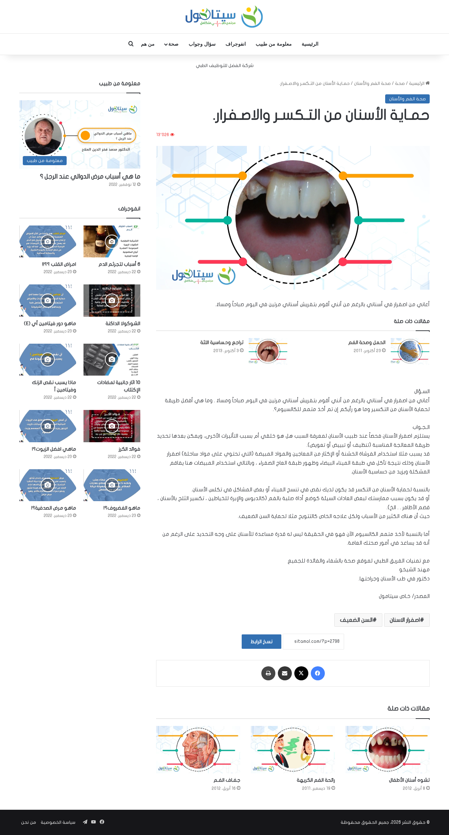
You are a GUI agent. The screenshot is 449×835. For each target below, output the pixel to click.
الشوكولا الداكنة (123, 323)
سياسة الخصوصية (58, 822)
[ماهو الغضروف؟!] (111, 485)
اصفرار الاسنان (405, 620)
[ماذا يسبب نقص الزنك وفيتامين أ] (47, 360)
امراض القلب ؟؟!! (59, 264)
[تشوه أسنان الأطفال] (388, 749)
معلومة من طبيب (274, 44)
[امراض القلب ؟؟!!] (47, 241)
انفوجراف (236, 44)
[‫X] (301, 673)
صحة (173, 44)
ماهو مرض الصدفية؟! (53, 508)
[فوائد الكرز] (111, 426)
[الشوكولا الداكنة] (111, 300)
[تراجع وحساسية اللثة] (268, 351)
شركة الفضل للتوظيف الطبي (225, 65)
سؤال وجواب (202, 44)
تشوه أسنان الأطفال (409, 780)
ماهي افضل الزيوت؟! (54, 449)
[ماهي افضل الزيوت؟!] (47, 426)
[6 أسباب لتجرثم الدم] (111, 241)
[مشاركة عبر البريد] (285, 673)
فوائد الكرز (129, 449)
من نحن (28, 822)
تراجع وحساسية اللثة (221, 342)
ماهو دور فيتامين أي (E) (50, 323)
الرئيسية (310, 44)
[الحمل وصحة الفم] (410, 351)
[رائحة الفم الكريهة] (293, 749)
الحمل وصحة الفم (367, 342)
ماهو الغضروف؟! (121, 508)
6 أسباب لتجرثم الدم (119, 264)
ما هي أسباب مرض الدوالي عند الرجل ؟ (90, 176)
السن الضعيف (356, 620)
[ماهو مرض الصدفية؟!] (47, 485)
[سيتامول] (224, 16)
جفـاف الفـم (227, 780)
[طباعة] (268, 673)
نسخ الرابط (261, 641)
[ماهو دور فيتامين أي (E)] (47, 300)
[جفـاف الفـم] (198, 749)
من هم (148, 44)
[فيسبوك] (318, 673)
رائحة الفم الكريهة (316, 780)
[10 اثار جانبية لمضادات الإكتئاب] (111, 360)
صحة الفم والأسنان (372, 83)
